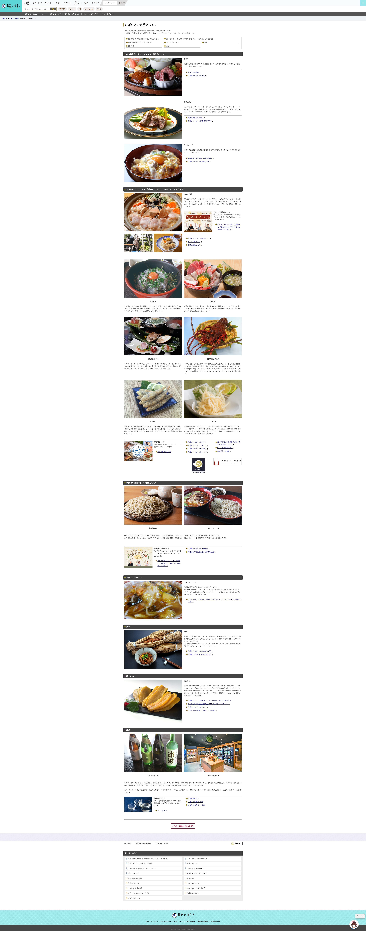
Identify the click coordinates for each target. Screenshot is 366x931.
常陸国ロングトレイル (72, 14)
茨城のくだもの (133, 883)
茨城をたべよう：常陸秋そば (198, 548)
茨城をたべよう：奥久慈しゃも (198, 161)
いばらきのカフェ (134, 898)
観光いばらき (183, 915)
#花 (80, 9)
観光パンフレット (152, 921)
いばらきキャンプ (55, 14)
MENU (363, 3)
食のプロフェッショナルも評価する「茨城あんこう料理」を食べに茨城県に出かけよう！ (228, 227)
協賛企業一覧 (215, 921)
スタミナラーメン (172, 42)
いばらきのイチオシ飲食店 (196, 888)
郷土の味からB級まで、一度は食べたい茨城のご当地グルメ (148, 858)
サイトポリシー (166, 921)
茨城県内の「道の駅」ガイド (197, 873)
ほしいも (131, 46)
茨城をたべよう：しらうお (197, 452)
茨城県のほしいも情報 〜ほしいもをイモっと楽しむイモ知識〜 (209, 700)
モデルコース (37, 3)
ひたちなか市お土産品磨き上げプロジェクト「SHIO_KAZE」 (209, 704)
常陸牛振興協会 (193, 72)
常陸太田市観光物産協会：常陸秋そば (201, 552)
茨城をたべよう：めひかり (197, 448)
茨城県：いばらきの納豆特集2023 (199, 654)
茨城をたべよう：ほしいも (197, 707)
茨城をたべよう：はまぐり (197, 445)
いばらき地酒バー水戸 (195, 802)
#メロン (99, 9)
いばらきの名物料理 (135, 888)
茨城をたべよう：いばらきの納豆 (199, 651)
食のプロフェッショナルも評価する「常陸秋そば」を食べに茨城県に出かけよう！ (168, 563)
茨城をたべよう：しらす (196, 442)
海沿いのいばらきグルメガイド (138, 893)
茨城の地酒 (191, 878)
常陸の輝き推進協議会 (195, 118)
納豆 (206, 42)
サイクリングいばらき (91, 14)
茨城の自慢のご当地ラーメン (197, 858)
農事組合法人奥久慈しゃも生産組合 (200, 158)
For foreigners (110, 3)
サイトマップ (178, 921)
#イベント (72, 9)
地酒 (167, 46)
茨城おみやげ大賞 (193, 893)
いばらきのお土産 (193, 883)
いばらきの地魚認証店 (225, 448)
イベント (67, 3)
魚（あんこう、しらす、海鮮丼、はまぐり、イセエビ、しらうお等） (190, 39)
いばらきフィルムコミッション (34, 14)
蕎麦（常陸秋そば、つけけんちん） (140, 42)
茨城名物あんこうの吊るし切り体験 (140, 863)
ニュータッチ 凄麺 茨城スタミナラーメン (142, 868)
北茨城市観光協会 (194, 245)
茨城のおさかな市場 (164, 452)
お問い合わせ (190, 921)
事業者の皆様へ (203, 921)
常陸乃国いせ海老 (223, 451)
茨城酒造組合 (192, 798)
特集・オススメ (27, 3)
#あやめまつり (88, 9)
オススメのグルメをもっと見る (183, 826)
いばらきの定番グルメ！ (195, 868)
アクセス (95, 3)
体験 (57, 3)
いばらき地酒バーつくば (196, 805)
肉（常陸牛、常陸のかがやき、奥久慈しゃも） (144, 39)
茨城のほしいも (192, 863)
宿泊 (86, 3)
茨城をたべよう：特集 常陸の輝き (199, 121)
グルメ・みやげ (76, 3)
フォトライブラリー (109, 14)
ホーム (5, 18)
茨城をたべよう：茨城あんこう (198, 238)
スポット (48, 3)
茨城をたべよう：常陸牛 (196, 75)
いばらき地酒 (162, 811)
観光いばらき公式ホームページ (11, 6)
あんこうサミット (194, 242)
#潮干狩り (62, 9)
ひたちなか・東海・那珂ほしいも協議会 (201, 710)
